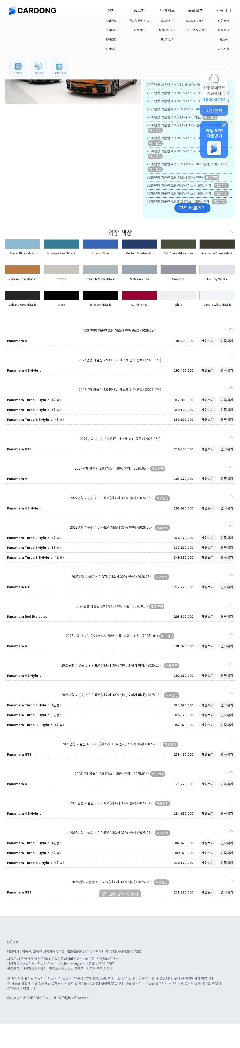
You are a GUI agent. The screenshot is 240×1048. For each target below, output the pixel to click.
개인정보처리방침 (34, 968)
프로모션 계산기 (195, 20)
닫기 (223, 75)
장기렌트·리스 (167, 30)
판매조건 (111, 39)
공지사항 (223, 48)
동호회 (223, 39)
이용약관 (13, 968)
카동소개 (223, 20)
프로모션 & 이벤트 (195, 30)
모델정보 (111, 20)
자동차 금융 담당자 (99, 968)
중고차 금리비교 (139, 20)
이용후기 (223, 30)
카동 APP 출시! (214, 139)
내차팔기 (139, 30)
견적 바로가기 (192, 207)
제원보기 (208, 340)
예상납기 (111, 48)
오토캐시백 (167, 20)
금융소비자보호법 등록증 (66, 968)
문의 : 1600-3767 (101, 963)
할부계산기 (167, 39)
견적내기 (111, 30)
